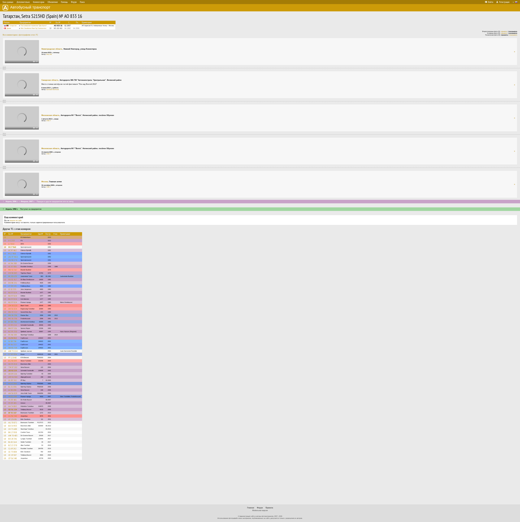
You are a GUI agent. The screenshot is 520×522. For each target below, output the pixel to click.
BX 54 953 (12, 425)
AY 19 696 (12, 419)
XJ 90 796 (12, 341)
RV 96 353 (12, 344)
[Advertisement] (260, 483)
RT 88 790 (12, 321)
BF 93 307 (12, 412)
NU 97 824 (12, 292)
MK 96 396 (12, 315)
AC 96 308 (12, 263)
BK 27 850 (12, 432)
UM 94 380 (12, 377)
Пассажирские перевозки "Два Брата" (34, 25)
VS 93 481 (12, 399)
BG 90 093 (12, 360)
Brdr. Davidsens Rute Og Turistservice (33, 28)
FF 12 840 (12, 357)
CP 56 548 (12, 458)
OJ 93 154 (12, 325)
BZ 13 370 (12, 445)
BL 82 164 (12, 442)
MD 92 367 (12, 269)
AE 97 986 (12, 266)
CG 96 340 (12, 416)
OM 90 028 (12, 305)
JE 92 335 (12, 289)
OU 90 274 (12, 260)
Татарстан (13, 25)
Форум (260, 508)
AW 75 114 (12, 351)
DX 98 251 (12, 282)
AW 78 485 (12, 435)
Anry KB (49, 54)
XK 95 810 (12, 364)
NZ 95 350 (12, 331)
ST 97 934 (12, 354)
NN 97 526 (12, 328)
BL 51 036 (12, 386)
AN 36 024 (12, 308)
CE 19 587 (12, 455)
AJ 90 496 (12, 390)
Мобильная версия (260, 510)
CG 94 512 (12, 338)
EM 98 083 (12, 273)
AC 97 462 (12, 250)
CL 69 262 (12, 448)
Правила (269, 508)
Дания (9, 28)
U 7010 (11, 243)
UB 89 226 (12, 373)
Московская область (50, 115)
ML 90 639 (12, 276)
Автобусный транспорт (30, 7)
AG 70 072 (12, 422)
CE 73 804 (12, 451)
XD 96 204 (12, 409)
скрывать (504, 31)
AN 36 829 (12, 393)
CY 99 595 (12, 286)
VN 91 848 (12, 396)
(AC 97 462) (13, 256)
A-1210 (11, 240)
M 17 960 (12, 247)
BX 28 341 (12, 438)
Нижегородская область (51, 49)
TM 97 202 (12, 367)
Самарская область (49, 80)
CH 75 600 (12, 429)
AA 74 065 (12, 406)
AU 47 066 (12, 383)
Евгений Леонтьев (52, 89)
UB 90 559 (12, 370)
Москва (44, 182)
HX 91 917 (12, 279)
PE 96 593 (12, 334)
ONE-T (48, 120)
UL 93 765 (12, 380)
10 (5, 237)
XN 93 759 (12, 347)
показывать (513, 35)
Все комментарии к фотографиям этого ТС (20, 35)
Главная (250, 508)
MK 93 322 (12, 312)
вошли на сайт (16, 220)
